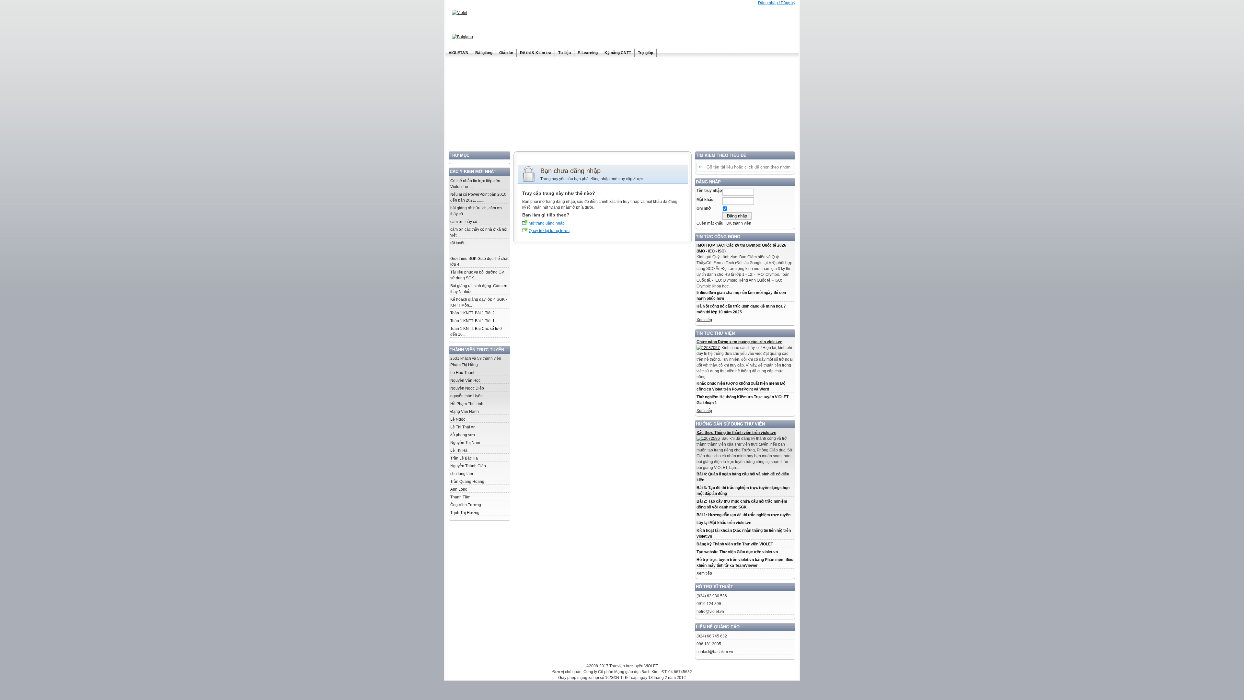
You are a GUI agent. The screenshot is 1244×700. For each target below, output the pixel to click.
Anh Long (458, 489)
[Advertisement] (622, 106)
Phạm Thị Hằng (464, 365)
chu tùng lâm (461, 474)
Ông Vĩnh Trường (465, 505)
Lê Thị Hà (458, 450)
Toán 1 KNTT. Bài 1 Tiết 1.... (474, 321)
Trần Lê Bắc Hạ (464, 458)
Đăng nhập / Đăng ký (776, 3)
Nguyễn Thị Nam (465, 442)
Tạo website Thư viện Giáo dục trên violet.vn (737, 552)
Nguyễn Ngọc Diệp (467, 388)
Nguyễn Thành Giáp (468, 466)
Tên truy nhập (709, 190)
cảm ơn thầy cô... (465, 221)
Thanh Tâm (460, 497)
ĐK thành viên (738, 223)
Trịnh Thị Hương (464, 512)
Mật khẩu (705, 199)
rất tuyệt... (458, 243)
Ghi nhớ (704, 208)
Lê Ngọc (457, 419)
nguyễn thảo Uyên (466, 396)
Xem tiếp (704, 320)
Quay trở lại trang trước (549, 230)
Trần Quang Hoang (467, 481)
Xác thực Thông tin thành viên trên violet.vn (736, 432)
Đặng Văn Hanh (464, 411)
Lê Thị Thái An (463, 427)
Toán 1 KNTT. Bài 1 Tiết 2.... (474, 313)
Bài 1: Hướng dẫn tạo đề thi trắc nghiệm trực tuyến (743, 515)
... (451, 251)
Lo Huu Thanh (463, 372)
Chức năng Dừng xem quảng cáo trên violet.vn (739, 342)
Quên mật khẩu (710, 223)
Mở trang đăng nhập (547, 223)
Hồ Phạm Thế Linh (466, 404)
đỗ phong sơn (462, 435)
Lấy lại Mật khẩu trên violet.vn (724, 522)
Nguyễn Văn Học (465, 380)
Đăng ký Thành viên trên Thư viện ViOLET (735, 544)
